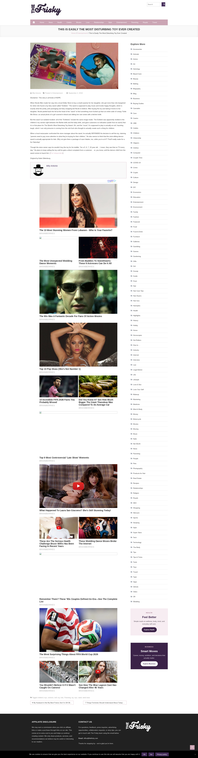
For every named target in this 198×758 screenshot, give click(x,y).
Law (134, 365)
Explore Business (149, 664)
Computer (136, 153)
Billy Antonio (36, 93)
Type (135, 577)
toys (75, 697)
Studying (136, 523)
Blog (134, 94)
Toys (134, 567)
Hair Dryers (137, 296)
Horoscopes (137, 335)
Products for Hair (139, 473)
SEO (134, 503)
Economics (137, 192)
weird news (86, 697)
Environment (137, 207)
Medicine (136, 404)
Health (59, 22)
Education (136, 197)
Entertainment (122, 22)
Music (135, 434)
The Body (136, 547)
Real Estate (137, 478)
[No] (195, 754)
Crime (135, 167)
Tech (135, 537)
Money (135, 414)
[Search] (163, 4)
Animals (136, 54)
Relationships (99, 22)
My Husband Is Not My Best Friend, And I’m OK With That (53, 703)
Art (134, 64)
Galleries (136, 241)
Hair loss (136, 301)
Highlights (136, 315)
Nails (135, 439)
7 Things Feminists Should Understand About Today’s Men (105, 703)
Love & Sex (137, 384)
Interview (136, 360)
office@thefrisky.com (91, 738)
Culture (135, 177)
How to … (136, 345)
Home (42, 22)
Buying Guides (138, 103)
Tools (135, 562)
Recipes (136, 483)
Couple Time (137, 158)
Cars (135, 113)
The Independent (56, 153)
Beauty (135, 79)
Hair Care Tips (138, 291)
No (151, 754)
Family (135, 212)
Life (134, 375)
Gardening (137, 256)
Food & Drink (138, 232)
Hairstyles (136, 306)
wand (80, 697)
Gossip (135, 271)
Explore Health (149, 630)
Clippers (136, 143)
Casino (135, 118)
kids (62, 697)
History (135, 320)
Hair (134, 286)
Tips (134, 552)
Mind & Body (137, 409)
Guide (135, 276)
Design (135, 182)
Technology (137, 542)
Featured (136, 222)
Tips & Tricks (137, 557)
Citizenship (137, 138)
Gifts (134, 261)
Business (136, 98)
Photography (137, 468)
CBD (134, 123)
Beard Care (137, 74)
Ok (144, 754)
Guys (135, 281)
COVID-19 (137, 163)
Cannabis (136, 108)
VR (134, 597)
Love (87, 22)
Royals (145, 22)
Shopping (136, 508)
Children (136, 133)
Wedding (136, 601)
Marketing (136, 399)
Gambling (136, 246)
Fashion (136, 217)
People (135, 458)
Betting (135, 84)
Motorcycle (137, 419)
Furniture (136, 237)
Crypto (135, 172)
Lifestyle (136, 380)
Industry (136, 350)
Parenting (134, 22)
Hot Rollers (137, 340)
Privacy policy (162, 754)
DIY (134, 187)
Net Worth (136, 444)
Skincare (136, 513)
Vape (135, 582)
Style (110, 22)
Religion (136, 493)
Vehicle (135, 587)
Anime (135, 59)
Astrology (136, 69)
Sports (135, 518)
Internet (136, 355)
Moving (135, 429)
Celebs (69, 22)
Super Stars (137, 532)
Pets (134, 463)
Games (135, 251)
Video (135, 592)
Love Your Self (138, 389)
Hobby (135, 325)
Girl (134, 266)
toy (73, 697)
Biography (136, 89)
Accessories (137, 49)
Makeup (136, 394)
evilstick (51, 697)
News (51, 22)
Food (135, 227)
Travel (154, 22)
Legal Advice (137, 370)
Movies (78, 22)
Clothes (136, 148)
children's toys (42, 697)
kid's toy (57, 697)
